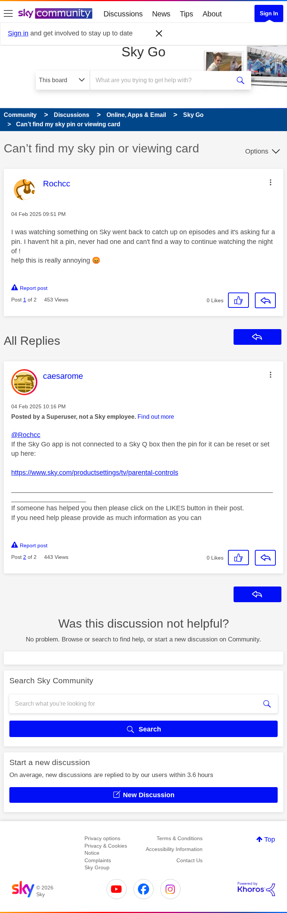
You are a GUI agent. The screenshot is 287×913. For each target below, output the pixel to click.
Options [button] (256, 151)
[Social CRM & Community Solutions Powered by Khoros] (256, 889)
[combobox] (162, 80)
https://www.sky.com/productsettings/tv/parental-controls (94, 472)
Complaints (97, 860)
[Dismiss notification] (159, 34)
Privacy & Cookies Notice (105, 849)
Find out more (156, 417)
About (212, 14)
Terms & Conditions (180, 838)
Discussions (123, 14)
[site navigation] (8, 13)
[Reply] (265, 300)
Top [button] (269, 839)
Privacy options (102, 838)
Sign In (269, 13)
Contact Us (189, 860)
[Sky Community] (55, 13)
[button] (270, 182)
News (161, 14)
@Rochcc (25, 435)
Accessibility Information (174, 849)
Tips (186, 14)
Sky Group (96, 867)
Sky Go (143, 51)
